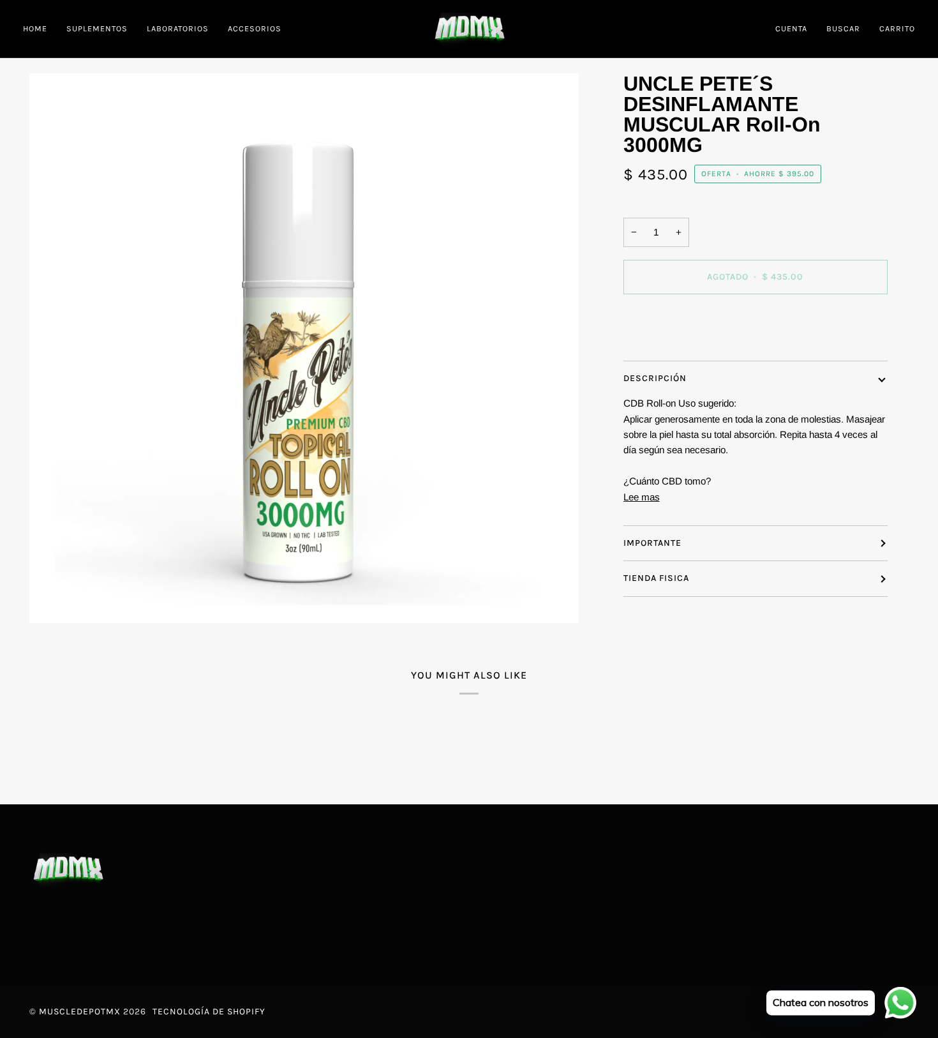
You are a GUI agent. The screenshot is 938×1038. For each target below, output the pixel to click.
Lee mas (641, 497)
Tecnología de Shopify (209, 1011)
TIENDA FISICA (656, 578)
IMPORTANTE (652, 543)
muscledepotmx (80, 1011)
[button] (97, 28)
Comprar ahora (755, 330)
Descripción (655, 378)
